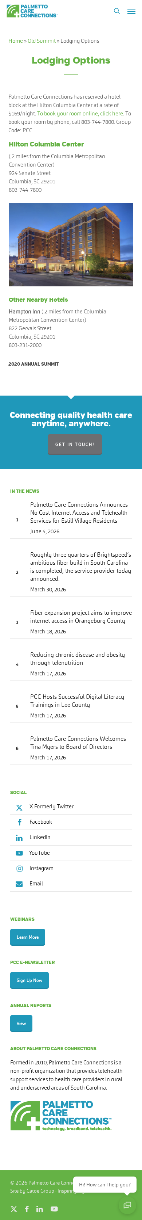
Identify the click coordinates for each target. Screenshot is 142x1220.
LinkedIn (39, 837)
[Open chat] (127, 1205)
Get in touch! (74, 444)
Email (35, 883)
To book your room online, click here (80, 113)
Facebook (40, 821)
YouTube (39, 852)
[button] (131, 11)
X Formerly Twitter (51, 806)
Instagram (41, 868)
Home (15, 40)
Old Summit (42, 40)
